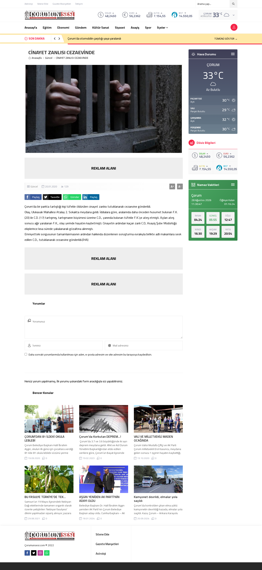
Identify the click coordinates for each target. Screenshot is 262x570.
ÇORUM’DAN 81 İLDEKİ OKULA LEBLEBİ (44, 438)
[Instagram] (40, 553)
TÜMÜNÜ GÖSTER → (225, 38)
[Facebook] (27, 553)
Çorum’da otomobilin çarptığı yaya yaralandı (94, 38)
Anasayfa (37, 58)
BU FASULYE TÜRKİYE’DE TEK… (45, 497)
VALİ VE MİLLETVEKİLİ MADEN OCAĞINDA (153, 438)
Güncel (48, 58)
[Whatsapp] (46, 553)
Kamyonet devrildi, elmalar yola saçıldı (155, 499)
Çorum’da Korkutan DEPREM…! (100, 436)
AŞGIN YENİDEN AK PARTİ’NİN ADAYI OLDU (99, 499)
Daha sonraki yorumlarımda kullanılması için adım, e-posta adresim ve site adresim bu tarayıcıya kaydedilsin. (90, 354)
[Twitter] (33, 553)
